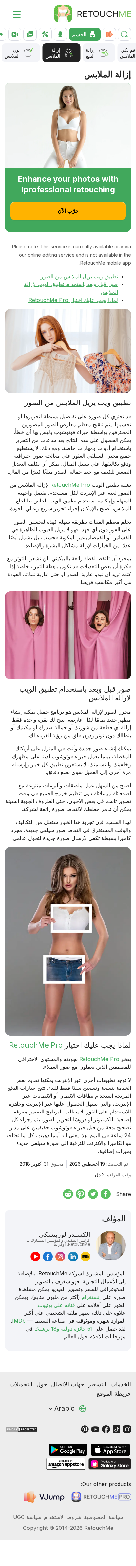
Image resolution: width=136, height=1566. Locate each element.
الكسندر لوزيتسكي (58, 1238)
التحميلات (20, 1384)
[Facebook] (106, 1428)
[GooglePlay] (68, 1450)
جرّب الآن (68, 211)
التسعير (97, 1384)
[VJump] (45, 1497)
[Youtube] (95, 1428)
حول (41, 1384)
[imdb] (85, 1256)
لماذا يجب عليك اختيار (93, 300)
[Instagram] (127, 1428)
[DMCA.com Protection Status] (21, 1428)
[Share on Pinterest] (80, 1194)
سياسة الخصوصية (103, 1517)
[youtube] (35, 1256)
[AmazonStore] (65, 1464)
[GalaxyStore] (109, 1464)
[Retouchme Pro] (101, 1497)
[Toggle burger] (13, 14)
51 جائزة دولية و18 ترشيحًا (63, 1328)
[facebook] (48, 1256)
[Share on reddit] (68, 1194)
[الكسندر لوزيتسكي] (111, 1246)
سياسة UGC (27, 1517)
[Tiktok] (116, 1428)
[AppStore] (110, 1450)
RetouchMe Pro (48, 300)
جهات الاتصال (67, 1384)
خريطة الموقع (114, 1393)
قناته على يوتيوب (56, 1305)
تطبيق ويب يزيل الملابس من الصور (79, 276)
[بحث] (124, 34)
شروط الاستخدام (62, 1517)
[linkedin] (73, 1256)
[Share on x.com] (93, 1194)
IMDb (19, 1320)
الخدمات (120, 1384)
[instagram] (60, 1256)
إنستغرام (91, 1297)
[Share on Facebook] (106, 1194)
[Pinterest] (85, 1428)
